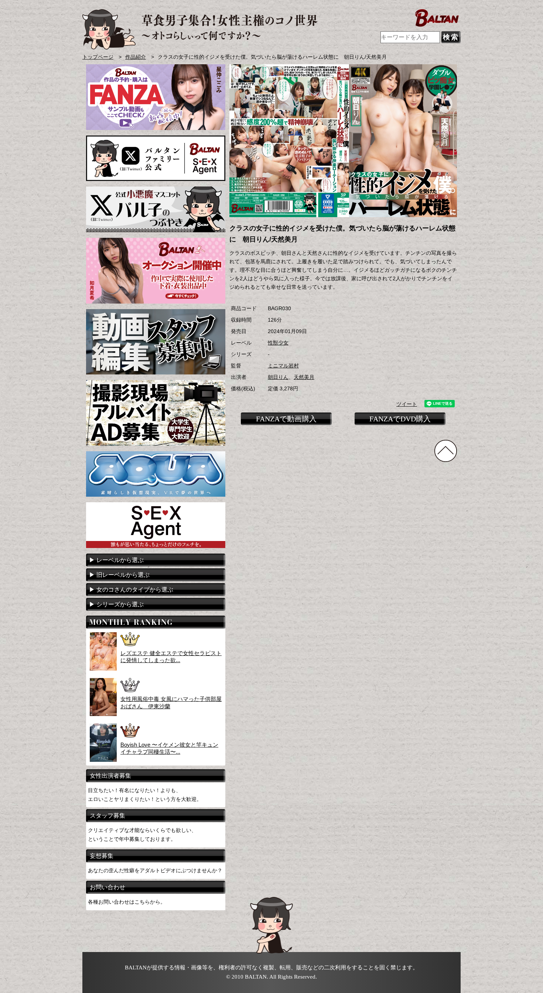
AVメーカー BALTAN (200, 29)
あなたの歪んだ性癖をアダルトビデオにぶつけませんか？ (155, 870)
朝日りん (278, 377)
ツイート (406, 404)
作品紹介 (135, 57)
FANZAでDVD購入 (400, 419)
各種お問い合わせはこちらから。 (126, 902)
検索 (451, 37)
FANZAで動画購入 (286, 419)
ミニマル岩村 (283, 366)
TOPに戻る (445, 451)
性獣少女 (278, 343)
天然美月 (304, 377)
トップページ (97, 57)
